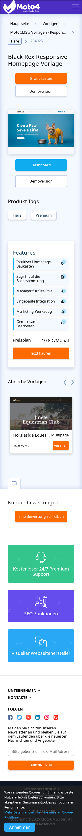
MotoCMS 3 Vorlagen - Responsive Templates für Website (39, 32)
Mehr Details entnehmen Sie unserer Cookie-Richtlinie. (38, 814)
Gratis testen (41, 78)
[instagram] (46, 717)
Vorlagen (50, 23)
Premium (44, 215)
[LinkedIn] (37, 717)
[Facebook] (10, 717)
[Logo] (18, 7)
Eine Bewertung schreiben (41, 516)
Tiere (14, 41)
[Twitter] (19, 717)
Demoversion (41, 91)
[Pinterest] (56, 717)
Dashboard (41, 165)
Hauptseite (19, 23)
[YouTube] (28, 717)
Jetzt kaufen (41, 353)
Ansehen (60, 445)
